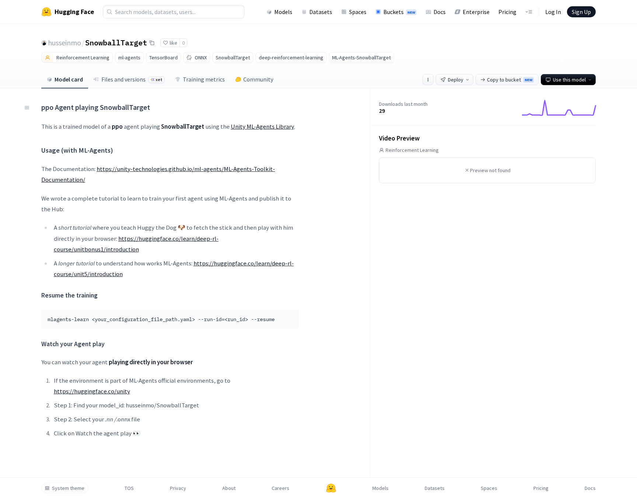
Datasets (320, 11)
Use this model (569, 79)
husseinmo (64, 42)
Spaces (357, 11)
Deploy (455, 79)
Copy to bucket (509, 79)
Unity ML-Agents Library (262, 126)
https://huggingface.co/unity (92, 391)
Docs (440, 11)
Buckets (399, 11)
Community (258, 79)
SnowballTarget (116, 42)
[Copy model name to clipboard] (151, 42)
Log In (553, 11)
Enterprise (476, 11)
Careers (280, 488)
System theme (68, 488)
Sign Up (581, 11)
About (229, 488)
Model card (69, 79)
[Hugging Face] (331, 488)
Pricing (507, 11)
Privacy (178, 488)
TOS (129, 488)
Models (283, 11)
